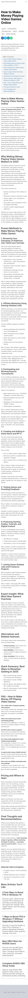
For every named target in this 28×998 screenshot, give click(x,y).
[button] (26, 1)
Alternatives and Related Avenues (14, 76)
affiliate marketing (10, 34)
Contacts (23, 992)
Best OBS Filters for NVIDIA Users (12, 942)
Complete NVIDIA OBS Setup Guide (13, 964)
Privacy (18, 992)
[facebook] (2, 38)
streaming (21, 31)
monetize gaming (12, 28)
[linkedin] (8, 38)
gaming (3, 28)
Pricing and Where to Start (12, 87)
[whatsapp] (11, 38)
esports (15, 31)
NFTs (3, 34)
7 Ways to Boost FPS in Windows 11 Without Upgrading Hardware (13, 919)
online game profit (6, 31)
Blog (9, 992)
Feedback (13, 992)
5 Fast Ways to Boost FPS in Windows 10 (12, 893)
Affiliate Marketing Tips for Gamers (14, 875)
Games (5, 992)
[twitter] (5, 38)
